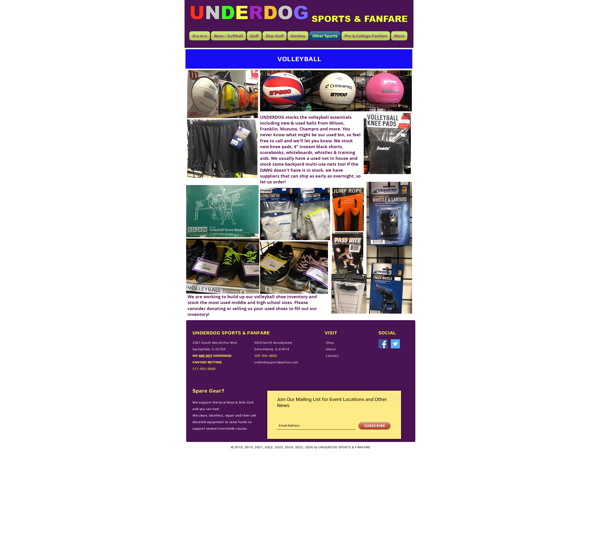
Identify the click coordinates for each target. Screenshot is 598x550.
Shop (330, 342)
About (331, 349)
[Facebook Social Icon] (383, 343)
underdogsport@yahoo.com (276, 362)
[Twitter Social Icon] (395, 343)
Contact (332, 355)
